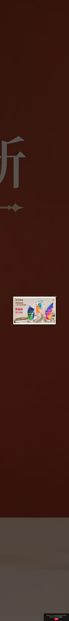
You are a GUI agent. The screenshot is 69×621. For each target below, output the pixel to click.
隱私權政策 (60, 616)
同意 (56, 619)
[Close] (56, 297)
